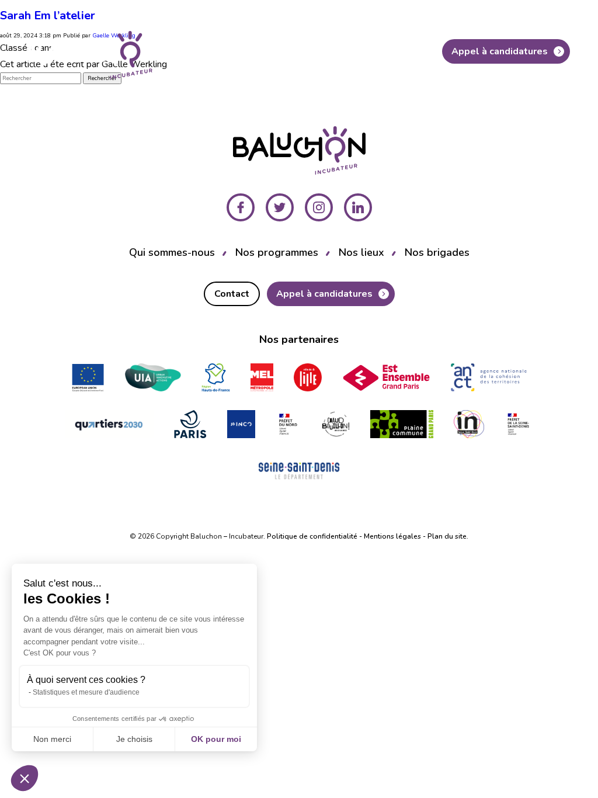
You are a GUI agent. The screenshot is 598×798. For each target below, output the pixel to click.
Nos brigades (437, 252)
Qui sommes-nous (172, 252)
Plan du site (447, 536)
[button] (25, 778)
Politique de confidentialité (312, 536)
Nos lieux (361, 252)
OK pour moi (216, 739)
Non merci (52, 739)
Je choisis (134, 739)
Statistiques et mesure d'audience (86, 692)
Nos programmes (276, 252)
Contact (400, 51)
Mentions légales (392, 536)
